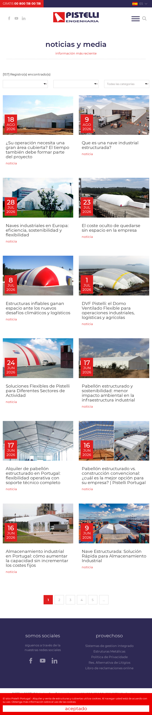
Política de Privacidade (109, 657)
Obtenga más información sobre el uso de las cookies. (43, 701)
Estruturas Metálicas (109, 651)
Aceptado (76, 708)
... (104, 600)
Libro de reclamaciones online (109, 668)
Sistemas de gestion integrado (109, 646)
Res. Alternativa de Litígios (109, 662)
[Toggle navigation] (135, 18)
